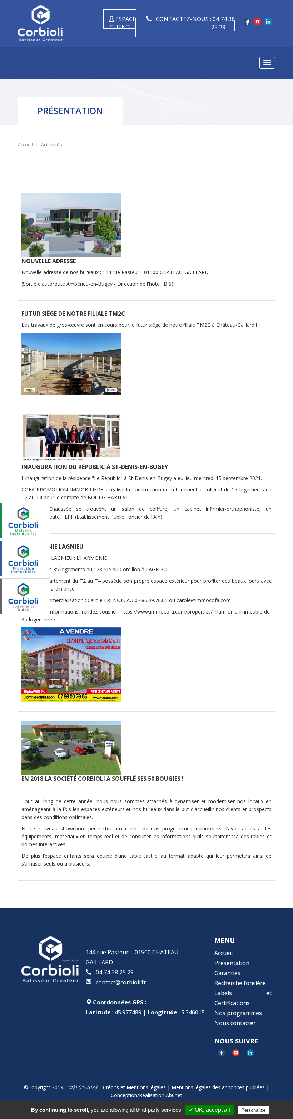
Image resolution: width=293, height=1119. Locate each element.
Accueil (223, 953)
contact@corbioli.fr (121, 982)
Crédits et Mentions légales (134, 1087)
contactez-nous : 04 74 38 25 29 (194, 23)
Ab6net (174, 1095)
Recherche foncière (240, 983)
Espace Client (123, 23)
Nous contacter (235, 1023)
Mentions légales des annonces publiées (218, 1087)
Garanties (227, 973)
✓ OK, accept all (209, 1110)
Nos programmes (238, 1013)
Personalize (253, 1110)
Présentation (231, 963)
